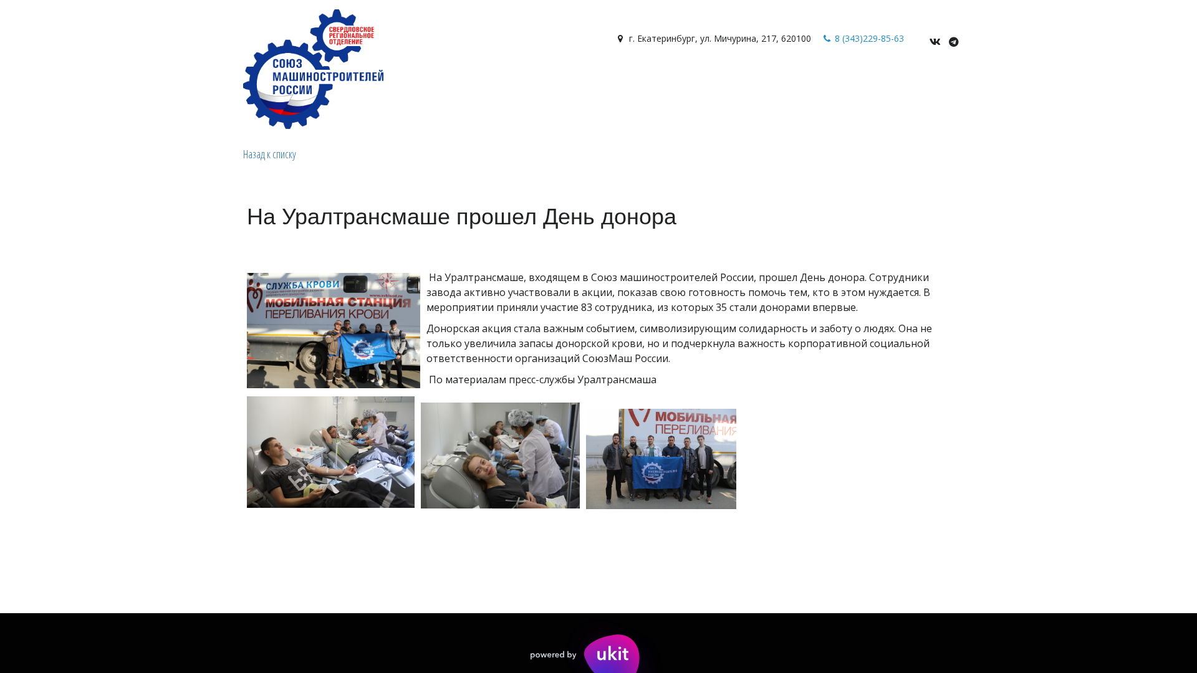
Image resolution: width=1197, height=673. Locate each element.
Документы (265, 82)
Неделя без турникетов (647, 82)
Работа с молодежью (419, 82)
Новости (121, 82)
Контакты (329, 82)
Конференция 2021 (873, 82)
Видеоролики (54, 82)
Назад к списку (269, 153)
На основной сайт (532, 82)
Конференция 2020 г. (767, 82)
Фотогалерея (193, 82)
